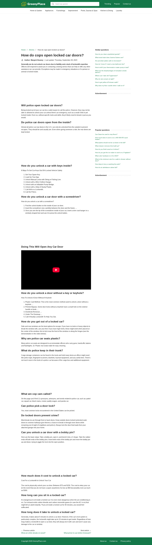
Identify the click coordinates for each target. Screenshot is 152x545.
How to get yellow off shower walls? (106, 82)
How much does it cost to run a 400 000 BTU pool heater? (111, 138)
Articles (31, 50)
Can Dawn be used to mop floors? (106, 134)
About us (103, 541)
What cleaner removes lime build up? (107, 146)
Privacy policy (126, 541)
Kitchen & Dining (107, 10)
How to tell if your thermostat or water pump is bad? (112, 67)
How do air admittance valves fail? (106, 167)
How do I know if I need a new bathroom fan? (110, 64)
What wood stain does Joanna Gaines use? (109, 57)
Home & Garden (36, 10)
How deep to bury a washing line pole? (107, 164)
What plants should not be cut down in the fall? (110, 142)
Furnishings (60, 10)
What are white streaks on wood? (33, 533)
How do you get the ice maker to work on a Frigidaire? (113, 152)
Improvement (73, 10)
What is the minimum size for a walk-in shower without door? (112, 160)
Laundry (119, 10)
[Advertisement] (76, 31)
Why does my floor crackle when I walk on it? (109, 85)
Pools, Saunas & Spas (89, 10)
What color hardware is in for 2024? (106, 156)
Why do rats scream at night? (104, 79)
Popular (117, 4)
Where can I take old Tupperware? (106, 75)
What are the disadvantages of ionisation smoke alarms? (111, 71)
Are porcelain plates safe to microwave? (108, 61)
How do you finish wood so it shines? (107, 149)
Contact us (127, 4)
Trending (107, 4)
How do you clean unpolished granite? (107, 54)
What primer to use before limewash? (77, 533)
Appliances (49, 10)
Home (23, 50)
